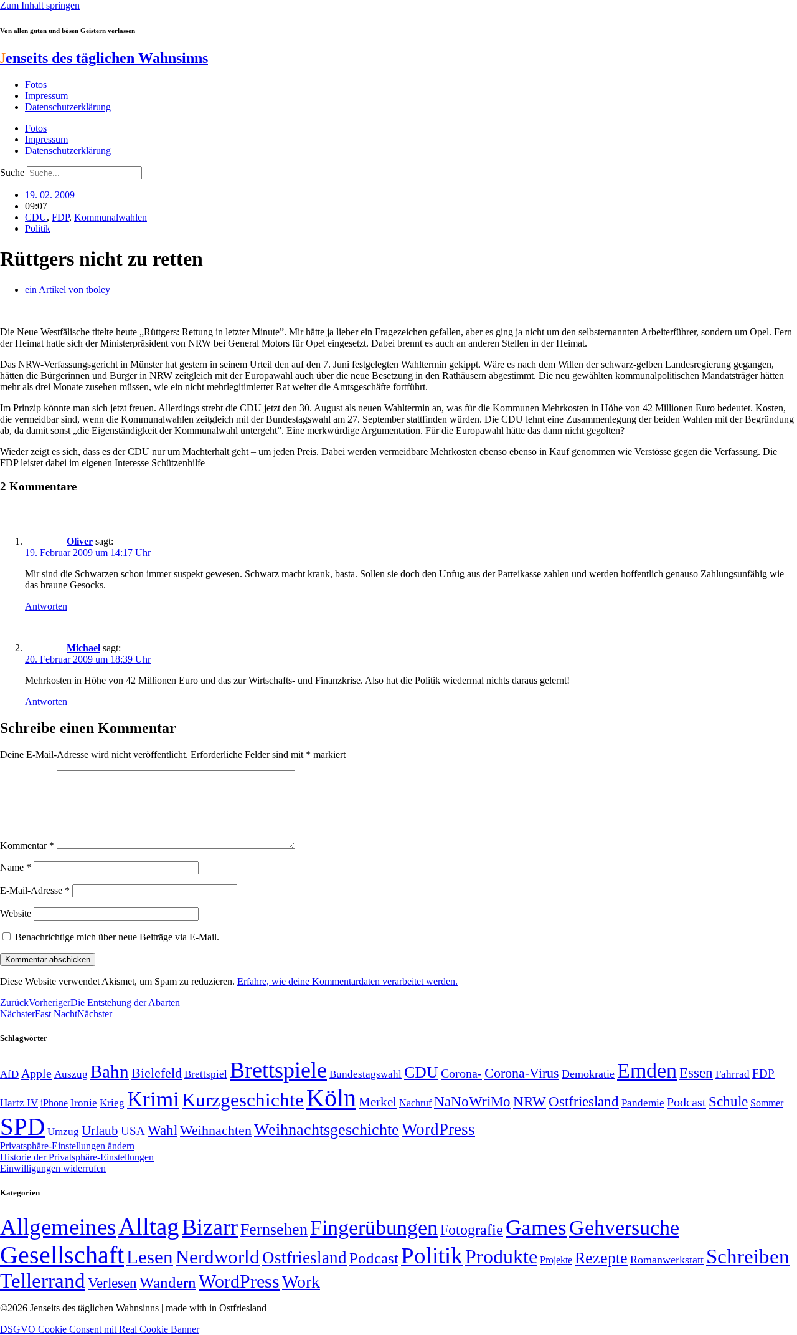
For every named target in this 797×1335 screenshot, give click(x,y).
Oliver (80, 541)
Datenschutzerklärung (68, 107)
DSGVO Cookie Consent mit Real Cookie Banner (99, 1329)
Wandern (167, 1282)
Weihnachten (216, 1130)
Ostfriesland (584, 1101)
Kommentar (27, 845)
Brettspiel (205, 1074)
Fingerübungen (374, 1227)
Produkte (501, 1256)
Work (301, 1281)
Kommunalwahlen (110, 217)
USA (133, 1130)
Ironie (83, 1103)
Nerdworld (218, 1257)
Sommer (766, 1103)
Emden (647, 1070)
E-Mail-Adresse (35, 890)
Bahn (109, 1071)
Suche (12, 172)
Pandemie (642, 1103)
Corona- (461, 1073)
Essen (696, 1073)
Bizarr (210, 1227)
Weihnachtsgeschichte (326, 1130)
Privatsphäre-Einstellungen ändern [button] (67, 1146)
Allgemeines (58, 1227)
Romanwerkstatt (667, 1259)
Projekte (556, 1260)
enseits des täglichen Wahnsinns (104, 58)
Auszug (71, 1074)
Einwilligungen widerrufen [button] (53, 1168)
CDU (36, 217)
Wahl (162, 1130)
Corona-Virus (521, 1073)
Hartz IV (19, 1102)
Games (536, 1227)
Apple (36, 1073)
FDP (60, 217)
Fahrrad (732, 1074)
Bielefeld (156, 1073)
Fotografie (471, 1230)
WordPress (438, 1129)
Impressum (46, 95)
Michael (83, 648)
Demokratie (588, 1074)
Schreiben (748, 1256)
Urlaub (100, 1130)
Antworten (46, 606)
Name (15, 867)
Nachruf (415, 1103)
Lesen (149, 1257)
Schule (728, 1101)
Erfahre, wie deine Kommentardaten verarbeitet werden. (347, 981)
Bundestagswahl (365, 1074)
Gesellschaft (62, 1255)
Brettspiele (278, 1070)
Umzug (63, 1131)
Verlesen (112, 1283)
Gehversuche (624, 1227)
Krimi (153, 1099)
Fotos (36, 84)
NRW (529, 1101)
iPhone (54, 1103)
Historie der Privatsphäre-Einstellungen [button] (77, 1157)
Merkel (378, 1102)
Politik (37, 228)
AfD (9, 1074)
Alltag (148, 1226)
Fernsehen (274, 1229)
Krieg (112, 1102)
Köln (331, 1098)
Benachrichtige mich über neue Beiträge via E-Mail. (117, 937)
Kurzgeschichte (243, 1100)
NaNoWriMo (472, 1101)
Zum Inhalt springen (40, 5)
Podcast (686, 1102)
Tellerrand (42, 1281)
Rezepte (601, 1258)
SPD (22, 1126)
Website (15, 913)
